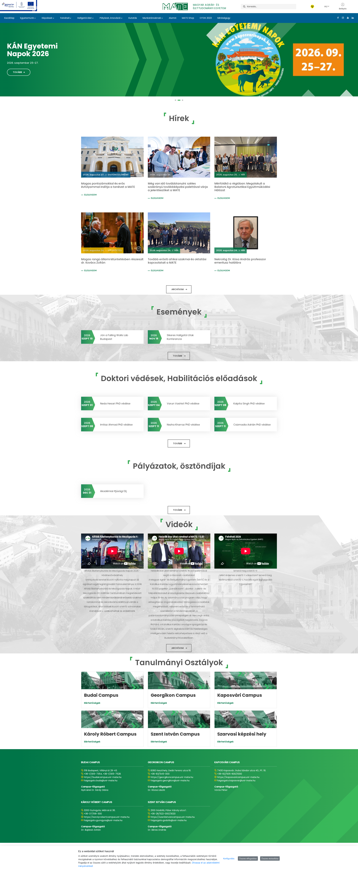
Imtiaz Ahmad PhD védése (116, 424)
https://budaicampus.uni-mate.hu (102, 777)
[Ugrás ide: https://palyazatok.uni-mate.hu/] (22, 5)
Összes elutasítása (269, 858)
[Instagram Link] (342, 18)
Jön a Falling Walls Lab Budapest (114, 337)
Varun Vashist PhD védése (183, 403)
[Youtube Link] (347, 18)
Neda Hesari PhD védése (115, 403)
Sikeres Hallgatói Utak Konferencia (180, 337)
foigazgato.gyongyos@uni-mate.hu (103, 820)
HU (325, 6)
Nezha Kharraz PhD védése (183, 424)
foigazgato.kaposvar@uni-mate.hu (236, 780)
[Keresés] (244, 6)
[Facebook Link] (337, 18)
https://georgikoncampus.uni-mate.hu (172, 777)
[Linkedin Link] (351, 18)
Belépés (343, 8)
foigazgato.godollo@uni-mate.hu (169, 820)
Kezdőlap (9, 18)
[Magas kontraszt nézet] (312, 6)
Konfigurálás (228, 858)
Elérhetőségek (92, 703)
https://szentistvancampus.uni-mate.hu (173, 817)
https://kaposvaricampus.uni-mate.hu (238, 777)
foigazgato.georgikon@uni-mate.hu (170, 780)
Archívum (177, 289)
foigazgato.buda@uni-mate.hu (100, 780)
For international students (37, 51)
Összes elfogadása (248, 858)
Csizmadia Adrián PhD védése (252, 424)
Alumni (172, 18)
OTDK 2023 (206, 18)
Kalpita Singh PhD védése (249, 403)
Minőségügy (223, 18)
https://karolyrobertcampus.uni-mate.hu (106, 817)
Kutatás (132, 18)
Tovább (17, 70)
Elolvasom (90, 194)
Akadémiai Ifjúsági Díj (113, 491)
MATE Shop (188, 18)
